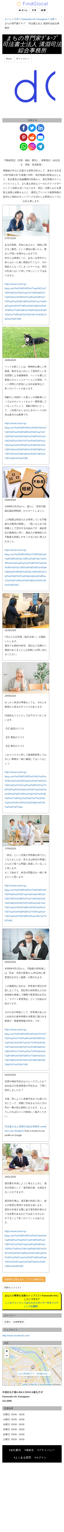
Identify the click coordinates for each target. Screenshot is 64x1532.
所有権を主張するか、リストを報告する (23, 1279)
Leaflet (24, 1384)
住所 (9, 59)
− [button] (7, 1356)
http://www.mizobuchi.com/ (16, 1335)
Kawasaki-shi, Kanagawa (34, 19)
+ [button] (7, 1351)
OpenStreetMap (45, 1384)
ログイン (41, 1457)
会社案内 (15, 1450)
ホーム (24, 10)
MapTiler (34, 1384)
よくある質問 (23, 1457)
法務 (52, 19)
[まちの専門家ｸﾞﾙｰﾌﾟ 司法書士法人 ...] (33, 1367)
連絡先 (30, 1450)
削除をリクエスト (13, 1287)
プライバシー (47, 1450)
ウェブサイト (24, 59)
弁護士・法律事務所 (14, 1322)
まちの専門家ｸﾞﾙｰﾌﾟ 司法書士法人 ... (34, 1373)
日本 (16, 19)
